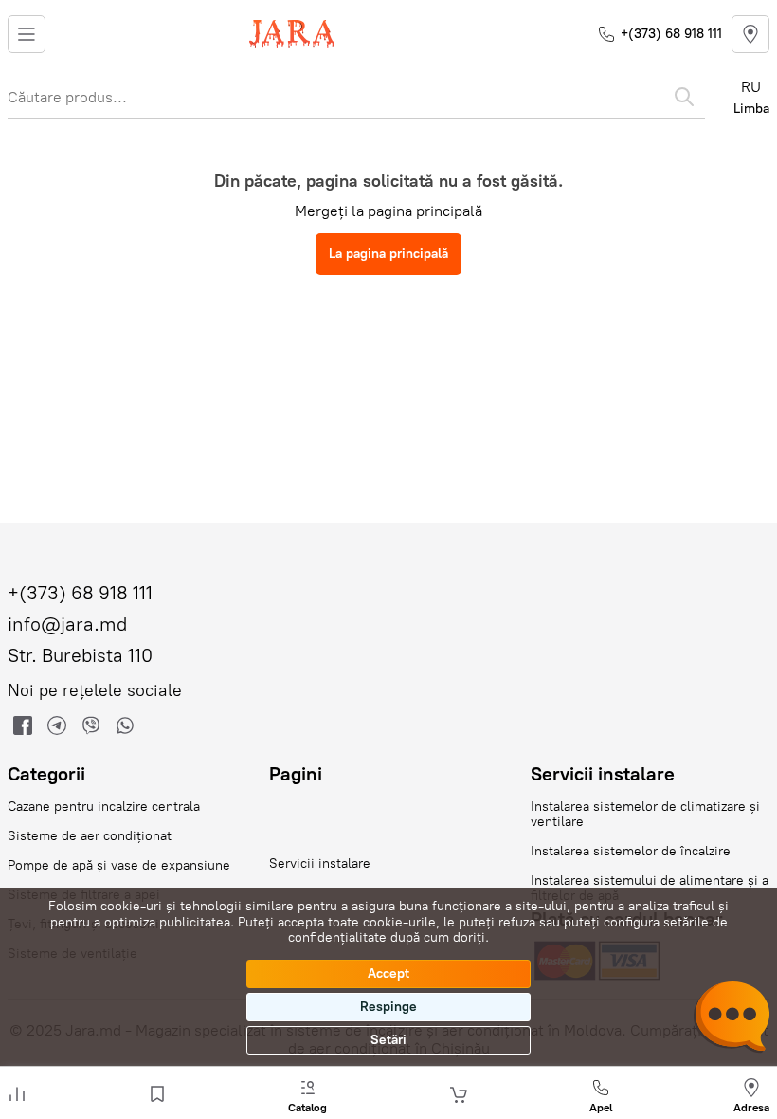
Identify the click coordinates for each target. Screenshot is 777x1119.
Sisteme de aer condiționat (90, 836)
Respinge (388, 1007)
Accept (388, 973)
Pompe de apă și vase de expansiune (119, 865)
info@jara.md (67, 624)
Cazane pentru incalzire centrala (104, 806)
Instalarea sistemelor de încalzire (631, 851)
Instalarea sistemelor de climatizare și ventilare (645, 814)
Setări (388, 1040)
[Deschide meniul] (26, 34)
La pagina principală (388, 254)
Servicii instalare (319, 863)
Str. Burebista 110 (80, 656)
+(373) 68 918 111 (671, 34)
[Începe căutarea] (684, 97)
